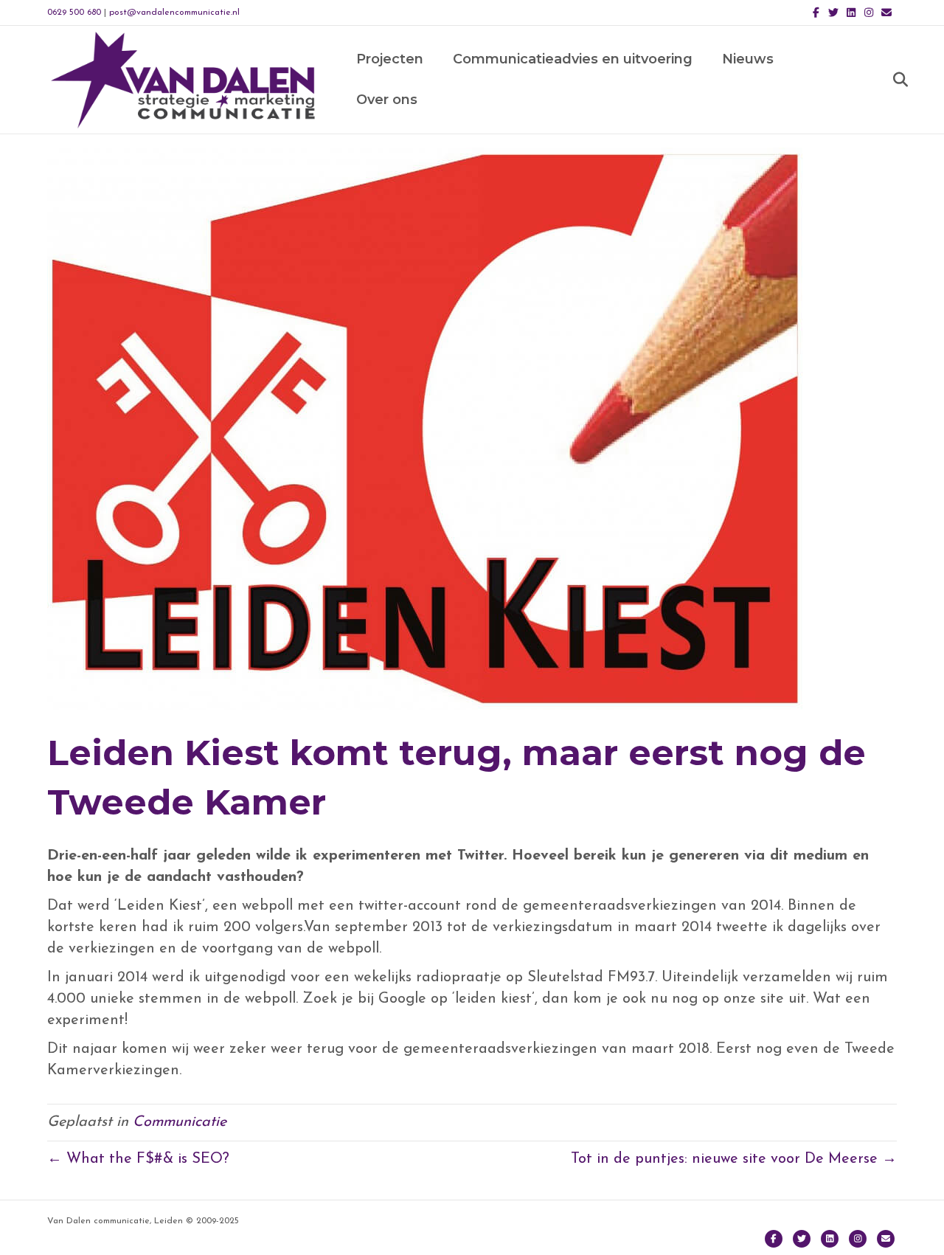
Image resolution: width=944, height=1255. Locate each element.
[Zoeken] (887, 80)
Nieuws (748, 59)
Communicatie (179, 1122)
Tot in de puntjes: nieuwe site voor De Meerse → (734, 1159)
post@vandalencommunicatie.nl (174, 12)
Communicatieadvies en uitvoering (573, 59)
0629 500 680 (74, 12)
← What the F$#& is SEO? (138, 1159)
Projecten (389, 59)
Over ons (386, 99)
